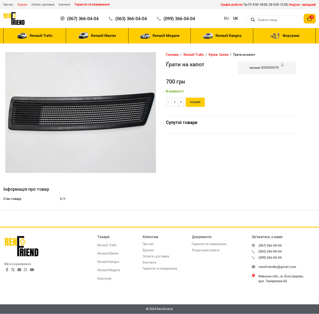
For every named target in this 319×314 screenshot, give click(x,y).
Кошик (195, 102)
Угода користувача (205, 250)
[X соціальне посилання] (13, 269)
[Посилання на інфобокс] (268, 4)
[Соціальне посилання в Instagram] (26, 269)
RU (226, 18)
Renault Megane (108, 270)
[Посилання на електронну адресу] (19, 269)
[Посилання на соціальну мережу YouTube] (32, 269)
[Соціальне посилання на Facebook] (7, 269)
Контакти (149, 262)
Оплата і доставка (156, 256)
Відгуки (148, 250)
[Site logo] (17, 18)
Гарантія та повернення (160, 268)
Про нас (148, 244)
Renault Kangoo (108, 262)
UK (235, 18)
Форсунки (104, 278)
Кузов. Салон (218, 54)
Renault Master (108, 253)
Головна (172, 54)
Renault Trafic (194, 54)
